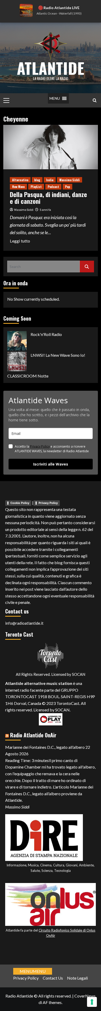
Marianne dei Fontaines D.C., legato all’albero (45, 747)
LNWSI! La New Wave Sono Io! (58, 355)
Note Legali (77, 977)
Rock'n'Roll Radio (46, 334)
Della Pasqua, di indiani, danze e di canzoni (48, 198)
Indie (49, 180)
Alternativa (20, 180)
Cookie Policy (19, 503)
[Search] (94, 100)
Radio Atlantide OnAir (33, 735)
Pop (67, 186)
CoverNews (85, 995)
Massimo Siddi (69, 180)
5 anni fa (45, 210)
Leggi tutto (20, 241)
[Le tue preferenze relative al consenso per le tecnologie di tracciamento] (92, 1002)
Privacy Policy (40, 446)
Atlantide (50, 67)
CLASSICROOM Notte (27, 375)
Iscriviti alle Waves (50, 464)
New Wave (18, 186)
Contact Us (53, 977)
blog (37, 180)
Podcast (53, 186)
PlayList (36, 186)
